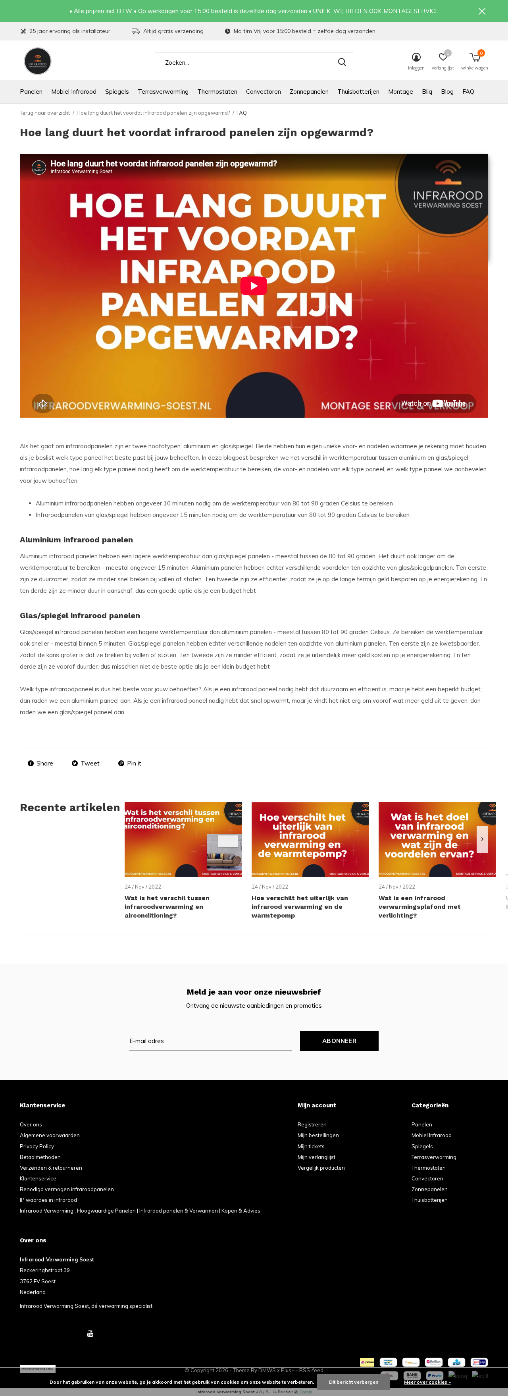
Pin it (134, 763)
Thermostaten (217, 91)
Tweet (90, 763)
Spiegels (117, 91)
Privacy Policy (37, 1146)
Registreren (312, 1124)
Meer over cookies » (427, 1382)
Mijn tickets (311, 1146)
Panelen (31, 91)
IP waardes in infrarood (48, 1200)
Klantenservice (38, 1178)
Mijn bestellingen (318, 1135)
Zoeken (342, 62)
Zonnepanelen (309, 91)
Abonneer (339, 1041)
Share (45, 763)
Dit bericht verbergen (353, 1382)
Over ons (31, 1124)
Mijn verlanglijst (316, 1157)
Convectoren (263, 91)
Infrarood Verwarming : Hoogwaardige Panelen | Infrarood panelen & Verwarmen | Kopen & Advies (140, 1210)
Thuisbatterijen (358, 91)
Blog (447, 91)
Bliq (427, 91)
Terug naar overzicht (45, 113)
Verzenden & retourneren (51, 1168)
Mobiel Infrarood (73, 91)
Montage (400, 91)
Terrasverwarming (163, 91)
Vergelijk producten (321, 1168)
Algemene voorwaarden (50, 1135)
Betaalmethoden (40, 1157)
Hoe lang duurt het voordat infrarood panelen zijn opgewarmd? (153, 113)
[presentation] (482, 839)
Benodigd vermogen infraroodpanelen (67, 1189)
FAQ (468, 91)
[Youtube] (90, 1333)
